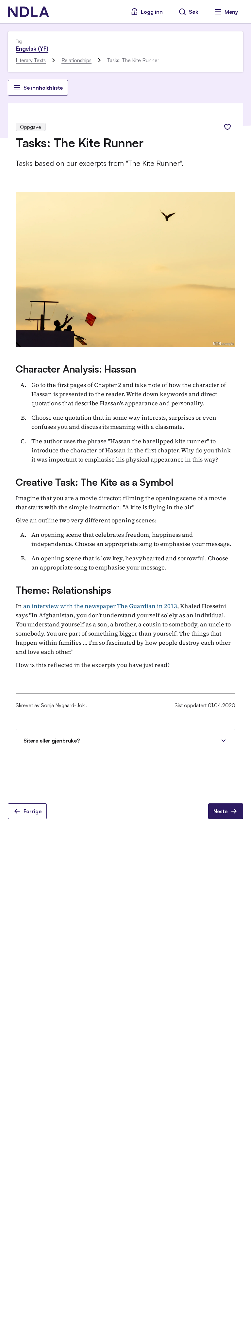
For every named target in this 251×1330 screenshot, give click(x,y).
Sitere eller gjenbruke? (52, 740)
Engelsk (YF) (32, 48)
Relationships (76, 60)
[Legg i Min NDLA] (227, 127)
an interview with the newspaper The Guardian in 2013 (100, 606)
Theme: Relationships (63, 590)
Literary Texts (31, 60)
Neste (220, 811)
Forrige (33, 811)
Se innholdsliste (43, 87)
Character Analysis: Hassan (76, 369)
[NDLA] (28, 12)
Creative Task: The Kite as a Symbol (95, 482)
